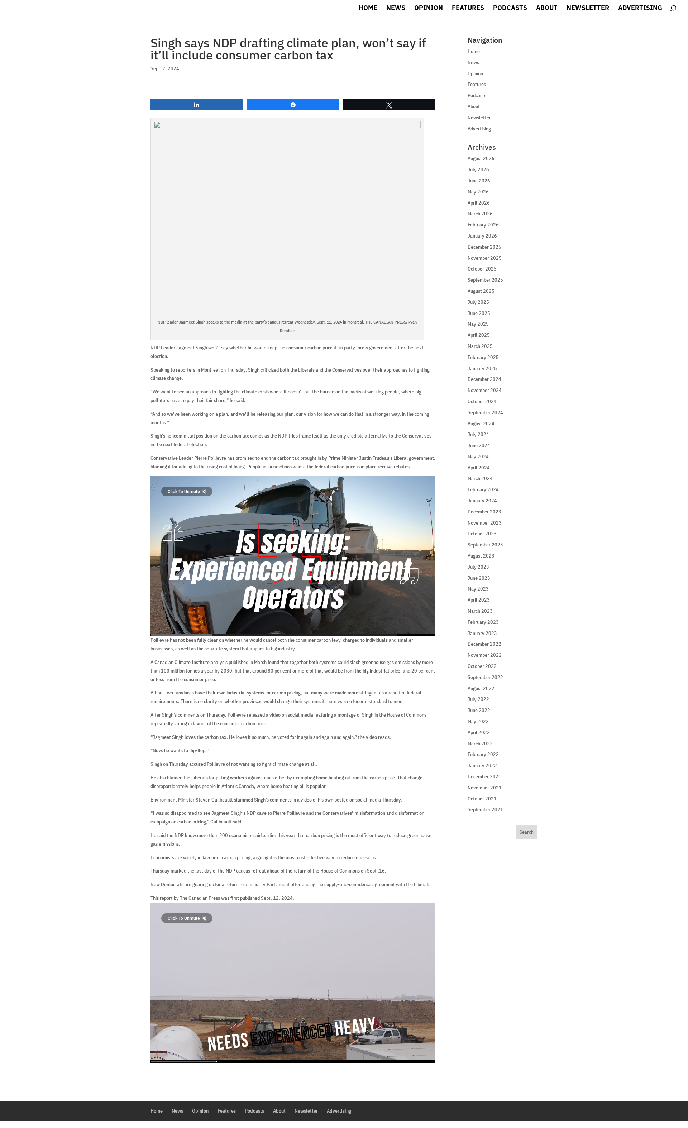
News (395, 8)
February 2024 (483, 489)
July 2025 (478, 302)
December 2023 (484, 511)
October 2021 (482, 798)
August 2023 (481, 556)
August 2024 (481, 423)
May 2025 (478, 324)
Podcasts (510, 8)
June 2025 (479, 313)
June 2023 (479, 578)
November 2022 (485, 655)
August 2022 (481, 688)
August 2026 (481, 158)
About (547, 8)
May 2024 (478, 456)
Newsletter (588, 8)
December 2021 (484, 776)
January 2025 (482, 368)
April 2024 (479, 467)
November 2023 (485, 523)
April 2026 (479, 203)
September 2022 (485, 677)
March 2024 (480, 478)
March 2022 (480, 743)
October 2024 (482, 401)
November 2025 (485, 258)
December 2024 (484, 379)
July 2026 (478, 169)
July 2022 (478, 699)
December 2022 (484, 644)
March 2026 (480, 213)
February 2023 (483, 622)
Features (468, 8)
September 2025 (485, 280)
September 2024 (485, 412)
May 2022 (478, 721)
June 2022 (479, 710)
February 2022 (483, 754)
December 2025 (484, 247)
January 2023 (482, 633)
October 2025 (482, 269)
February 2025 (483, 357)
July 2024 (478, 434)
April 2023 (479, 600)
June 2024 (479, 445)
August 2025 (481, 291)
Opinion (428, 8)
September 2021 (485, 809)
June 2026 (479, 180)
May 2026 (478, 191)
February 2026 (483, 224)
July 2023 (478, 567)
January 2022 (482, 765)
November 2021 (485, 787)
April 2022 (479, 732)
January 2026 (482, 236)
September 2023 (485, 544)
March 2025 (480, 346)
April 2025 (479, 335)
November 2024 (485, 390)
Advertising (640, 8)
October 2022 (482, 666)
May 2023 (478, 588)
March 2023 (480, 611)
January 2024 (482, 500)
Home (368, 8)
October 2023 (482, 533)
